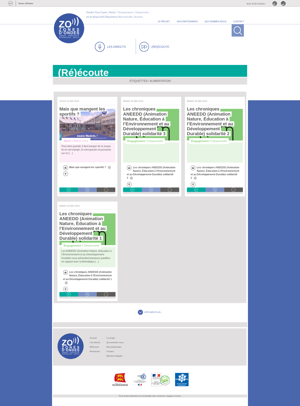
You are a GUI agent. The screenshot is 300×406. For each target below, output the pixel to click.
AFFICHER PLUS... (153, 312)
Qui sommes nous (115, 342)
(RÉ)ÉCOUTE (160, 46)
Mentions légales (114, 356)
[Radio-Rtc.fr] (275, 3)
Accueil (93, 338)
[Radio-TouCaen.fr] (284, 3)
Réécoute (94, 347)
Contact (110, 351)
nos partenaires (187, 21)
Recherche (95, 351)
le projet (164, 21)
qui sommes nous (215, 21)
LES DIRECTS (116, 46)
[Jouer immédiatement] (68, 189)
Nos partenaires (114, 347)
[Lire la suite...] (106, 189)
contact (238, 21)
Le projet (111, 338)
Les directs (95, 342)
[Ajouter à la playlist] (87, 189)
